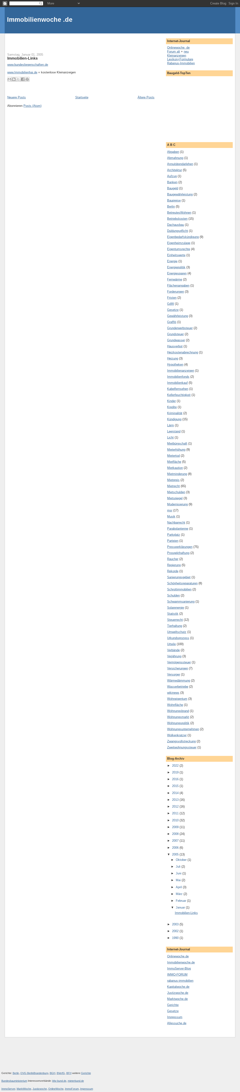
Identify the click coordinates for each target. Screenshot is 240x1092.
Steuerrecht (175, 619)
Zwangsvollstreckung (181, 741)
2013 (176, 799)
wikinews (173, 692)
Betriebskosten (177, 218)
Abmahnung (175, 158)
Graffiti (171, 322)
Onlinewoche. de (178, 47)
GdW (170, 303)
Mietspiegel (175, 498)
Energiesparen (177, 273)
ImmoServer (8, 1088)
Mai (179, 880)
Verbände (173, 650)
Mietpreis (173, 480)
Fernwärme (174, 279)
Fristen (171, 297)
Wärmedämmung (178, 680)
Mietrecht (173, 486)
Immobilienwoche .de (39, 19)
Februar (181, 900)
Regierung (174, 565)
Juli (178, 866)
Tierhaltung (174, 626)
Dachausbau (175, 224)
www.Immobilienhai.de (22, 72)
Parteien (172, 540)
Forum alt (173, 51)
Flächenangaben (178, 285)
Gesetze (173, 310)
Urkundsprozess (178, 638)
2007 (176, 840)
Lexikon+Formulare (180, 59)
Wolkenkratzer (177, 735)
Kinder (171, 401)
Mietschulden (176, 492)
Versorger (173, 674)
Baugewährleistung (180, 194)
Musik (171, 516)
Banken (172, 182)
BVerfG (61, 1073)
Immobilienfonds (178, 376)
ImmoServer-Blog (179, 968)
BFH (68, 1073)
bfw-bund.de (59, 1080)
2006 (176, 847)
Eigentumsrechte (178, 249)
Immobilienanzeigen (180, 370)
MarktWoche (24, 1088)
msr (169, 510)
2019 (176, 772)
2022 (176, 765)
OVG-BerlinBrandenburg (34, 1073)
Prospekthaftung (178, 553)
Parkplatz (173, 534)
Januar (181, 907)
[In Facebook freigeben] (22, 79)
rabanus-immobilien (180, 980)
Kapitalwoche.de (178, 986)
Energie (172, 261)
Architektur (174, 170)
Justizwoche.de (177, 993)
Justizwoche (40, 1088)
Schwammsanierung (181, 601)
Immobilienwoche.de (181, 962)
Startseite (81, 97)
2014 (176, 793)
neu (186, 51)
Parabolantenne (177, 528)
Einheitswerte (176, 255)
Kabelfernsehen (177, 389)
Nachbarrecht (176, 522)
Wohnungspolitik (178, 723)
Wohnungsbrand (178, 711)
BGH (52, 1073)
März (180, 894)
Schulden (173, 595)
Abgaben (173, 152)
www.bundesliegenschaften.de (27, 64)
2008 (176, 834)
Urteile (171, 644)
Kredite (172, 407)
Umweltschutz (176, 632)
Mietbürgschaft (177, 443)
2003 (176, 924)
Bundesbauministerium (14, 1080)
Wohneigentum (177, 698)
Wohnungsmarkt (178, 717)
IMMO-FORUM (177, 974)
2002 (176, 931)
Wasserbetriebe (177, 686)
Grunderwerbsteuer (180, 328)
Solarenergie (175, 607)
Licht (170, 437)
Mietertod (173, 455)
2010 (176, 820)
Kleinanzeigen (176, 55)
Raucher (172, 559)
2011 (176, 813)
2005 (176, 854)
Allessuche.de (176, 1023)
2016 (176, 779)
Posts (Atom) (32, 106)
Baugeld (172, 188)
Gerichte (173, 1005)
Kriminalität (174, 413)
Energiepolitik (176, 267)
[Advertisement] (62, 40)
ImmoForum (72, 1088)
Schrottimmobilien (179, 589)
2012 (176, 806)
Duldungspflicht (177, 231)
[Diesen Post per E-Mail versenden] (9, 79)
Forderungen (175, 291)
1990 (176, 938)
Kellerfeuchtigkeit (179, 395)
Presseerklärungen (179, 547)
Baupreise (174, 200)
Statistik (172, 613)
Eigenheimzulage (178, 243)
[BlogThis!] (13, 79)
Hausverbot (175, 346)
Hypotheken (175, 364)
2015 (176, 786)
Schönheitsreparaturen (182, 583)
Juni (179, 873)
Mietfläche (174, 461)
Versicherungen (177, 668)
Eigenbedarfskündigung (183, 237)
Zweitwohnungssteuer (181, 747)
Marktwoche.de (177, 999)
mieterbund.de (76, 1080)
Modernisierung (177, 504)
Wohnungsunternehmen (183, 729)
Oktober (182, 860)
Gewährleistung (177, 316)
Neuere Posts (16, 97)
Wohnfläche (175, 705)
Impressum (174, 1017)
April (179, 887)
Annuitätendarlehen (180, 164)
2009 (176, 827)
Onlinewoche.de (178, 956)
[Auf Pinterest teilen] (27, 79)
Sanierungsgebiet (179, 577)
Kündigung (174, 419)
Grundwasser (176, 340)
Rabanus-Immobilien (181, 63)
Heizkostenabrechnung (182, 352)
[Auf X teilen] (18, 79)
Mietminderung (177, 474)
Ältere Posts (146, 97)
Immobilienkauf (177, 382)
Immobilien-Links (22, 58)
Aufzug (172, 176)
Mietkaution (175, 468)
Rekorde (172, 571)
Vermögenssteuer (179, 662)
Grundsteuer (175, 334)
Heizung (172, 358)
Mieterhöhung (176, 449)
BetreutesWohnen (179, 212)
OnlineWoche (56, 1088)
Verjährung (174, 656)
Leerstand (173, 431)
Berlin (171, 206)
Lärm (170, 425)
